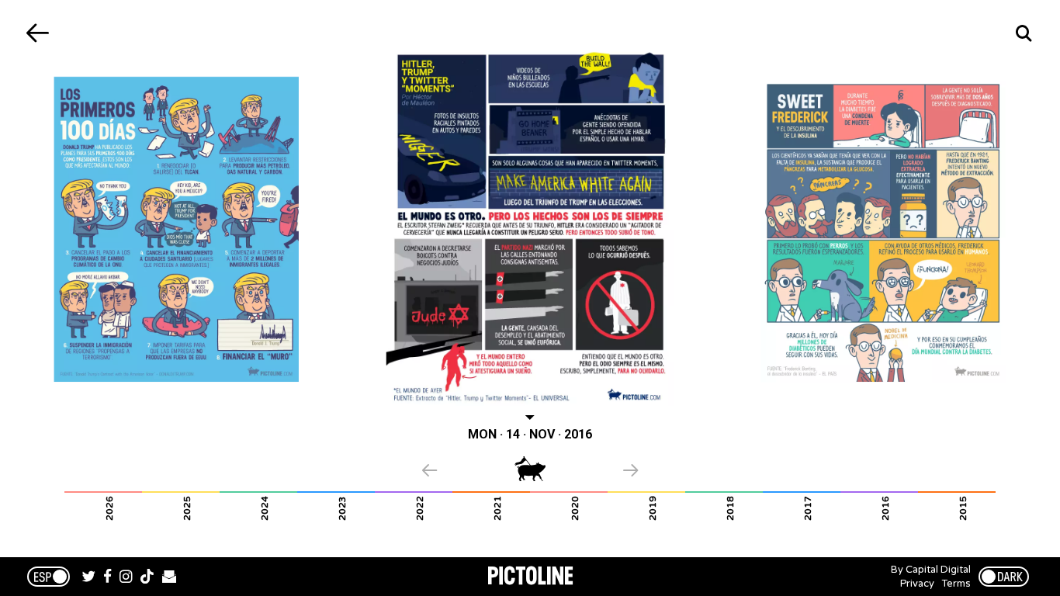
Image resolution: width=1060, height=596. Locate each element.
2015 (963, 508)
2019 (652, 508)
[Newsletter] (169, 578)
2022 (419, 508)
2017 (807, 508)
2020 (575, 508)
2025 (187, 508)
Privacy (917, 583)
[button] (468, 472)
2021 (497, 508)
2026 (109, 508)
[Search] (1023, 33)
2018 (730, 508)
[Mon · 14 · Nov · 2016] (530, 226)
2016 (885, 508)
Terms (956, 583)
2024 (264, 508)
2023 (342, 508)
